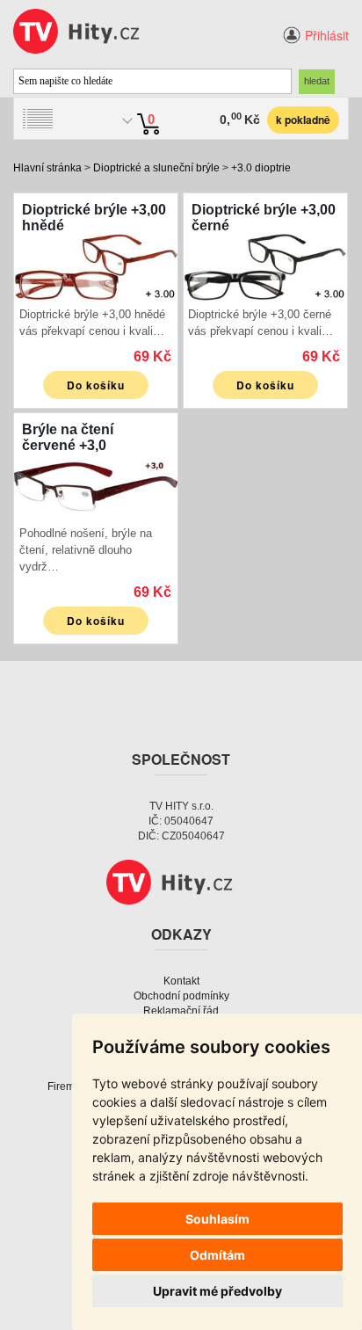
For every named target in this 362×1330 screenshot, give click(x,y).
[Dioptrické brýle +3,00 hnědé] (95, 265)
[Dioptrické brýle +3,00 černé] (265, 265)
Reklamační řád (181, 1011)
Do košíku (96, 385)
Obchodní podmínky (181, 996)
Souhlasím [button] (217, 1218)
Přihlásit (327, 35)
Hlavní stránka (47, 168)
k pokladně (303, 119)
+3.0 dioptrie (261, 168)
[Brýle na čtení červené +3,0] (95, 484)
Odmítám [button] (217, 1254)
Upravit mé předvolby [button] (217, 1290)
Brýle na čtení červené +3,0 (67, 437)
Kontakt (181, 981)
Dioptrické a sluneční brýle (156, 168)
